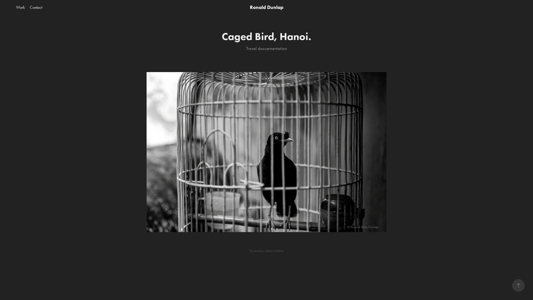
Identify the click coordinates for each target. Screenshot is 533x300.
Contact (36, 7)
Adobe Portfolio (274, 251)
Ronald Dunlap (266, 7)
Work (20, 7)
